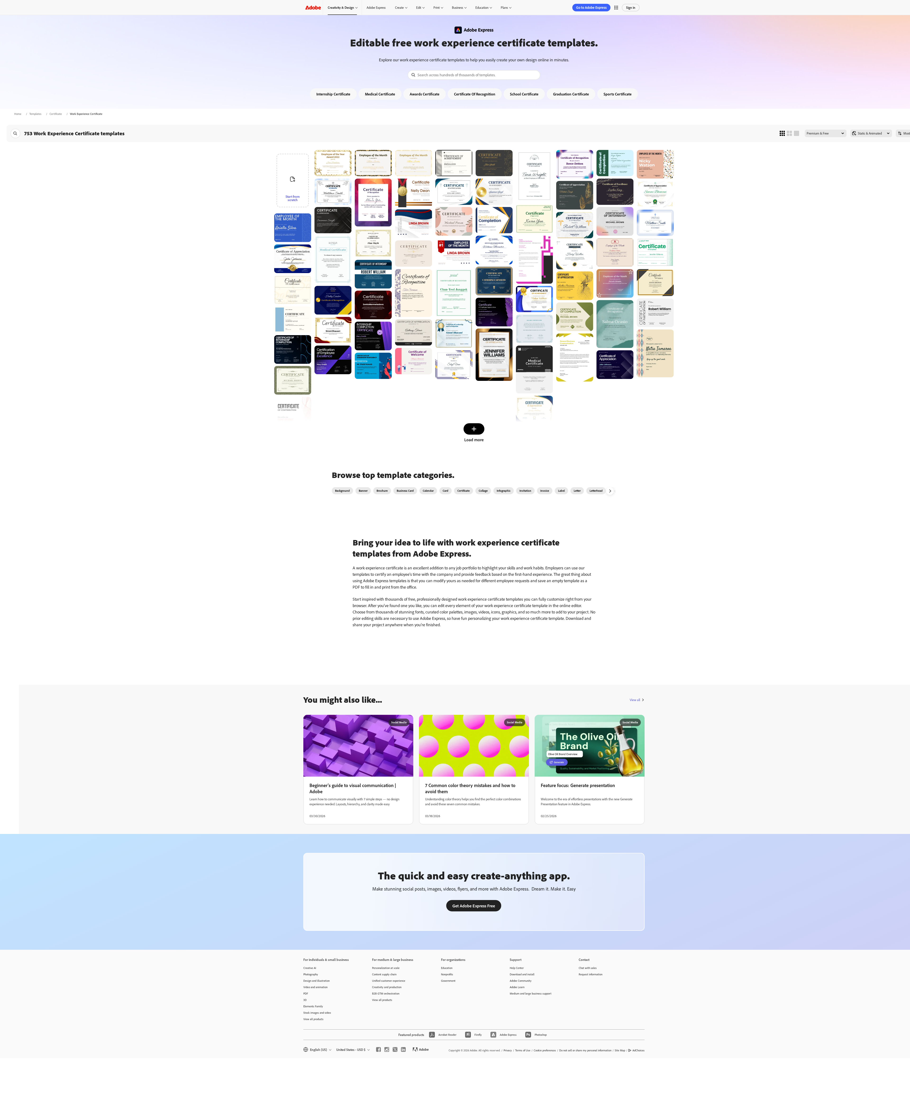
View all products (313, 1019)
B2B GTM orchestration (385, 993)
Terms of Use (522, 1050)
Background (342, 490)
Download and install (522, 974)
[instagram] (386, 1049)
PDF (305, 993)
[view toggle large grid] (796, 133)
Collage (483, 490)
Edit (418, 7)
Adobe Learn (517, 987)
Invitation (525, 490)
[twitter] (395, 1049)
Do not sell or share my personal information (585, 1050)
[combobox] (474, 75)
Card (445, 490)
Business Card (405, 490)
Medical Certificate (380, 94)
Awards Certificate (424, 94)
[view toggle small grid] (782, 133)
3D (305, 1000)
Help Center (517, 968)
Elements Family (313, 1006)
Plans (504, 7)
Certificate (56, 114)
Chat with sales (588, 968)
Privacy (508, 1050)
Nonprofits (447, 974)
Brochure (382, 490)
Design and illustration (316, 980)
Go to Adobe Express (591, 7)
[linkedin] (403, 1049)
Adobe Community (521, 980)
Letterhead (596, 490)
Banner (363, 490)
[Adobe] (313, 7)
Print (436, 7)
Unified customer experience (388, 980)
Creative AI (309, 968)
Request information (590, 974)
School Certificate (524, 94)
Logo (615, 490)
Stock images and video (317, 1012)
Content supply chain (384, 974)
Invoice (544, 490)
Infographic (503, 490)
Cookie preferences (545, 1050)
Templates (35, 114)
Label (561, 490)
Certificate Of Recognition (474, 94)
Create (399, 7)
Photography (310, 974)
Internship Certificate (333, 94)
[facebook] (378, 1049)
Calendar (428, 490)
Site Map (620, 1050)
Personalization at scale (386, 968)
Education (481, 7)
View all (635, 700)
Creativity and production (386, 987)
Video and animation (315, 987)
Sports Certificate (618, 94)
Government (448, 980)
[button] (616, 7)
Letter (577, 490)
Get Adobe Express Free (473, 905)
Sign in (630, 7)
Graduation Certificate (571, 94)
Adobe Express (376, 7)
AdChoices (638, 1050)
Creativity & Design (341, 7)
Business (457, 7)
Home (17, 114)
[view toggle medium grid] (789, 133)
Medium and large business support (530, 993)
